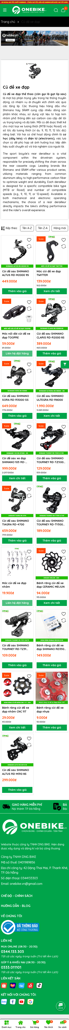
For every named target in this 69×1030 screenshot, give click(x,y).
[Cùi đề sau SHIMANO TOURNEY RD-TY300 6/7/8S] (52, 501)
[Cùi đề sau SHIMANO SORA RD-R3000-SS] (17, 376)
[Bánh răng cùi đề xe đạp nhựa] (52, 688)
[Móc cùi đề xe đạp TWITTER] (52, 251)
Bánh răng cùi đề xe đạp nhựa (50, 709)
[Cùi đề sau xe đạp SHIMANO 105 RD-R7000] (17, 438)
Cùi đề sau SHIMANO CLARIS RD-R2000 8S (50, 335)
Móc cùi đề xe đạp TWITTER (49, 273)
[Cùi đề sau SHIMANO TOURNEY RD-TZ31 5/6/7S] (17, 625)
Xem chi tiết (52, 291)
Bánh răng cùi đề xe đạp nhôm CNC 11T (15, 709)
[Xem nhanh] (29, 253)
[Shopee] (4, 985)
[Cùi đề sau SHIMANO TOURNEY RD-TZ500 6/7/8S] (52, 438)
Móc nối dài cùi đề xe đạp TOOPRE (16, 335)
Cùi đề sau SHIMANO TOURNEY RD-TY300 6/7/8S (50, 523)
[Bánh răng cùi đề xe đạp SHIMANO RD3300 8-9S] (52, 625)
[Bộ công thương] (20, 927)
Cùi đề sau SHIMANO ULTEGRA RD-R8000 (50, 398)
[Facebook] (13, 1001)
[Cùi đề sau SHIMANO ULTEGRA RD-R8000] (52, 376)
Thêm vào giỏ (17, 291)
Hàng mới (60, 228)
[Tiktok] (39, 985)
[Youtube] (22, 1001)
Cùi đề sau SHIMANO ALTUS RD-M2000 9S (15, 273)
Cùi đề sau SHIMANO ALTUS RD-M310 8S (15, 772)
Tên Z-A (43, 228)
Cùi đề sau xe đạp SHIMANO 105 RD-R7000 (14, 460)
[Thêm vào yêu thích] (29, 239)
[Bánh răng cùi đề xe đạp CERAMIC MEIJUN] (52, 563)
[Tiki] (22, 985)
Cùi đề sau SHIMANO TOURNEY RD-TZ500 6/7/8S (50, 460)
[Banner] (34, 38)
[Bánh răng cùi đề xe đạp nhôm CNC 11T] (17, 688)
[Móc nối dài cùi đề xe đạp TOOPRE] (17, 314)
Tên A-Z (27, 228)
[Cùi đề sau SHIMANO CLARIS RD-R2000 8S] (52, 314)
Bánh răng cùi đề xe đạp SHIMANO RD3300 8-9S (51, 647)
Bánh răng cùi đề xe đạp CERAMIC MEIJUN (51, 585)
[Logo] (29, 10)
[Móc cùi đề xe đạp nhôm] (17, 563)
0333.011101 (11, 967)
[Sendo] (30, 985)
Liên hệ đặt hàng (17, 353)
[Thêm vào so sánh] (29, 246)
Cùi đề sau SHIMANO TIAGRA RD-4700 (15, 522)
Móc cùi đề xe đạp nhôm (14, 585)
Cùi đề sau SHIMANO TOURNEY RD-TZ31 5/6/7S (15, 647)
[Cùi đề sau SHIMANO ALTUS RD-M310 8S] (17, 750)
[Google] (30, 1001)
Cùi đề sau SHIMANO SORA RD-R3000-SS (15, 398)
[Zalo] (4, 1001)
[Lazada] (13, 985)
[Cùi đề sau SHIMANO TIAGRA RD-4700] (17, 501)
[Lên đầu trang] (61, 995)
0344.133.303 (12, 951)
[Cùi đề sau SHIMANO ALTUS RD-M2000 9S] (17, 251)
